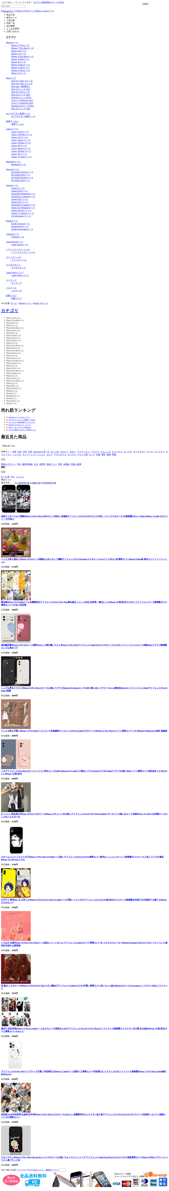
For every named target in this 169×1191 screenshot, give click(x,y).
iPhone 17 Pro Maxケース (22, 48)
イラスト (95, 452)
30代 (25, 452)
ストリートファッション (33, 454)
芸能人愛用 (76, 464)
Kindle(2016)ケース (20, 226)
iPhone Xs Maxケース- (14, 388)
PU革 (7, 477)
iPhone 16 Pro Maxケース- (15, 328)
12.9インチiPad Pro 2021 (22, 100)
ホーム (14, 303)
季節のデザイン (8, 464)
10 (32, 1170)
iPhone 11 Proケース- (13, 378)
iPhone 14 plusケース (44, 11)
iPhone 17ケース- (12, 325)
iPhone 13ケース (40, 303)
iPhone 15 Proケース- (13, 338)
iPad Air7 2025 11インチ (22, 84)
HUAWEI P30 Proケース (22, 172)
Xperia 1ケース (18, 188)
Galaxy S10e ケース (20, 132)
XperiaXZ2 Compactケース (23, 196)
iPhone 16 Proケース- (13, 330)
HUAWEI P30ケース (20, 175)
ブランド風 (82, 454)
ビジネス (72, 454)
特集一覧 (10, 23)
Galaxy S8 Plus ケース (21, 151)
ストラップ (11, 280)
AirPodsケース (12, 234)
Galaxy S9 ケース (19, 146)
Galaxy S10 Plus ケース (21, 134)
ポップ (92, 454)
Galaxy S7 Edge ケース (21, 157)
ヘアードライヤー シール (18, 249)
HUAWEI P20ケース (20, 180)
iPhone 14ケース (8, 11)
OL (48, 452)
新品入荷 (10, 15)
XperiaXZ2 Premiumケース (23, 194)
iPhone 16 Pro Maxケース (22, 56)
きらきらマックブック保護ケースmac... (22, 420)
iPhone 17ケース (18, 54)
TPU (13, 477)
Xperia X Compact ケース (22, 213)
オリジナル (117, 452)
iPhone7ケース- (11, 403)
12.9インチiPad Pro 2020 (22, 103)
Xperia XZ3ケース (19, 191)
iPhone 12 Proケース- (13, 368)
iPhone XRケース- (12, 386)
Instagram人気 (39, 452)
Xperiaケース (12, 185)
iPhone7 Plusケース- (13, 401)
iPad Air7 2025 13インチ (22, 81)
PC (2, 477)
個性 (103, 454)
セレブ (49, 454)
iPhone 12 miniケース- (13, 373)
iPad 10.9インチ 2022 (20, 95)
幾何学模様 (27, 464)
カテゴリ (9, 310)
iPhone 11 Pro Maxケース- (15, 381)
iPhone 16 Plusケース (20, 65)
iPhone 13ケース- (12, 365)
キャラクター (139, 452)
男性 (60, 464)
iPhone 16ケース (18, 62)
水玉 (36, 464)
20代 (19, 452)
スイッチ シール (13, 257)
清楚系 (42, 464)
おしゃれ (55, 452)
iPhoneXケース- (11, 393)
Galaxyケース (12, 129)
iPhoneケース (12, 42)
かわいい (64, 452)
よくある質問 (12, 29)
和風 (114, 454)
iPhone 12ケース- (12, 376)
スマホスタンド (13, 265)
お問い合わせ (12, 31)
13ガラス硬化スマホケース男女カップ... (22, 430)
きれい (73, 452)
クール (150, 452)
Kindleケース (12, 221)
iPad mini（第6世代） (21, 86)
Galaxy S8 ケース (19, 154)
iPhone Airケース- (12, 323)
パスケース (11, 288)
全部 (14, 452)
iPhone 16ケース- (12, 333)
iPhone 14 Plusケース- (13, 353)
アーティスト (83, 452)
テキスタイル (60, 454)
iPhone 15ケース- (12, 343)
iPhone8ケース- (11, 398)
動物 (109, 454)
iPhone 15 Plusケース (20, 70)
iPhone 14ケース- (12, 355)
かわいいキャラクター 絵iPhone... (20, 427)
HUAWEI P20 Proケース (22, 178)
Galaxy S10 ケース (19, 137)
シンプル (17, 454)
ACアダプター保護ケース (18, 113)
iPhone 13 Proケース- (13, 358)
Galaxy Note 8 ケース (20, 148)
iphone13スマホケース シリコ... (19, 425)
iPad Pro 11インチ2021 (21, 97)
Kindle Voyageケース (20, 224)
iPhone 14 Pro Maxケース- (15, 350)
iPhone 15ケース (18, 73)
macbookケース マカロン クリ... (19, 417)
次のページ (38, 1170)
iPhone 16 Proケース (20, 59)
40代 (30, 452)
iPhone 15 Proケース (20, 68)
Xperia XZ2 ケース (19, 199)
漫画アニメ (51, 464)
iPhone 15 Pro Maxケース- (15, 345)
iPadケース (11, 78)
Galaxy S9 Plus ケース (21, 143)
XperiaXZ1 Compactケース (23, 205)
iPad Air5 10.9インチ (20, 92)
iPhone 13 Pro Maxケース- (15, 360)
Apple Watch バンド (15, 272)
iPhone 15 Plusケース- (13, 340)
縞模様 (66, 464)
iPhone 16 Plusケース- (13, 335)
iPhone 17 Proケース (20, 45)
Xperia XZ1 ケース (19, 202)
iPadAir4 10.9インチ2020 (22, 106)
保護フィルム (12, 121)
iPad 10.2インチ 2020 (20, 109)
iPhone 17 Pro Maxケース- (15, 320)
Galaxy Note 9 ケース (20, 140)
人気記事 (10, 20)
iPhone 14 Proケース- (13, 348)
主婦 (98, 454)
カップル (128, 452)
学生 (19, 464)
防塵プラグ (11, 296)
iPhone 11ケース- (12, 383)
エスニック (105, 452)
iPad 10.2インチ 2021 (20, 89)
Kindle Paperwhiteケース (22, 229)
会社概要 (10, 26)
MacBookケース (13, 162)
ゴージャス (159, 452)
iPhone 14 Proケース (25, 11)
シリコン (20, 477)
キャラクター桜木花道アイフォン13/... (21, 422)
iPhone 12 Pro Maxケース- (15, 370)
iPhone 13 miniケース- (13, 363)
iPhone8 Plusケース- (13, 396)
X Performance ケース (21, 216)
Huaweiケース (12, 169)
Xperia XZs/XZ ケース (21, 210)
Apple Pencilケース (14, 242)
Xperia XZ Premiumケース (23, 208)
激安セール (11, 17)
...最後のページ (51, 1170)
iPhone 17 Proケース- (13, 318)
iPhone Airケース (19, 51)
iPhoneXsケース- (12, 391)
